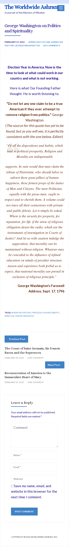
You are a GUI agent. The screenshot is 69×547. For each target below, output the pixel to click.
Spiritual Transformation (19, 316)
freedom (37, 312)
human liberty (51, 312)
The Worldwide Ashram (32, 7)
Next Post (54, 364)
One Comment (36, 357)
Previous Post (17, 338)
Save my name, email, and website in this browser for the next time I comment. (34, 491)
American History (21, 312)
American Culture (39, 42)
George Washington (27, 45)
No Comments (51, 45)
